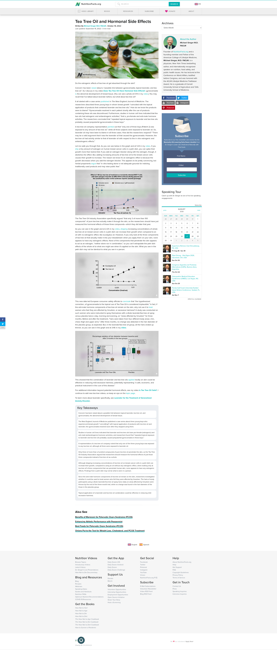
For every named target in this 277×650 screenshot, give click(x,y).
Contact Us (177, 586)
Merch (110, 581)
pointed (111, 126)
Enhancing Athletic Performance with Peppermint (98, 521)
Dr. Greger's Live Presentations (86, 570)
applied (131, 379)
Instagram (184, 102)
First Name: (182, 156)
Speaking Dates (81, 589)
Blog (77, 581)
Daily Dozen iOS (114, 562)
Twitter (184, 97)
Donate (110, 578)
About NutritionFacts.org (182, 562)
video (145, 93)
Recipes (78, 584)
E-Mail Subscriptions (147, 586)
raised (93, 87)
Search (174, 4)
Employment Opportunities (118, 594)
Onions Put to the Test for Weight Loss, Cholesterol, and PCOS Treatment (110, 530)
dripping (124, 229)
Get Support (177, 567)
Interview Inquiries (180, 594)
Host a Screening (114, 602)
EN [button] (199, 4)
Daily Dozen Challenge (116, 570)
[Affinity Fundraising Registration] (81, 640)
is (75, 93)
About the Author (188, 39)
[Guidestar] (76, 640)
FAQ (174, 570)
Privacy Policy (178, 575)
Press (175, 589)
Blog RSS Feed (145, 594)
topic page (130, 393)
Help (174, 564)
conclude (126, 301)
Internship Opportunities (117, 592)
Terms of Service (179, 577)
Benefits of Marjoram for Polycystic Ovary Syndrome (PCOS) (104, 516)
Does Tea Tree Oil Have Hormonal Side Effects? (124, 90)
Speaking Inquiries (180, 591)
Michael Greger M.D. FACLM (95, 26)
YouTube (170, 102)
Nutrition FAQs (80, 594)
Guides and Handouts (83, 591)
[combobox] (142, 4)
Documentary (86, 572)
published (105, 101)
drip (76, 149)
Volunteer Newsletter (148, 589)
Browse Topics (80, 562)
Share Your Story (114, 600)
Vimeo (142, 575)
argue (93, 163)
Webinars (78, 586)
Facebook (171, 97)
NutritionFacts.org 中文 (149, 577)
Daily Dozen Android (115, 564)
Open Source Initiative (116, 597)
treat (151, 307)
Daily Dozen (112, 567)
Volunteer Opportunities (117, 589)
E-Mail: (182, 165)
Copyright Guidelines (181, 572)
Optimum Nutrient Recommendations (89, 597)
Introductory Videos (82, 564)
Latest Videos (80, 567)
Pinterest (170, 107)
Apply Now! (189, 641)
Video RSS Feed (146, 591)
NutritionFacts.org (91, 4)
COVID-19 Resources (83, 599)
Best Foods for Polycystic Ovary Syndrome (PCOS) (99, 526)
